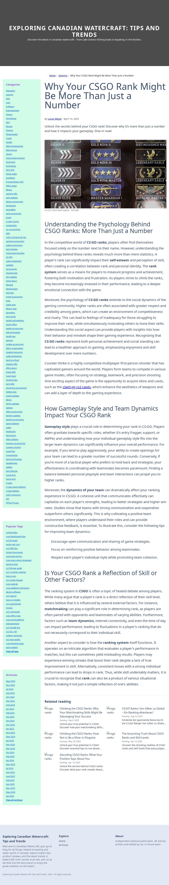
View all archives (14, 800)
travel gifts (11, 372)
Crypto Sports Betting (16, 487)
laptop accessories (14, 328)
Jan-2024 (10, 709)
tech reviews (11, 249)
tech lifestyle (11, 471)
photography (12, 288)
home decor (11, 281)
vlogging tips (11, 380)
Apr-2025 (10, 784)
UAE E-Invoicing (13, 495)
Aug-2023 (10, 776)
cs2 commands (13, 611)
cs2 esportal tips (13, 603)
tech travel (11, 316)
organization (11, 455)
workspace (11, 205)
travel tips (10, 451)
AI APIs (9, 257)
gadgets (9, 265)
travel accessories (14, 296)
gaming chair (12, 564)
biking (8, 399)
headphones (11, 463)
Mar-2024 (10, 748)
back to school (12, 360)
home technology (14, 459)
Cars (8, 102)
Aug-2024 (10, 705)
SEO (8, 122)
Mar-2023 (10, 764)
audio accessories (14, 245)
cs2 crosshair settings (16, 572)
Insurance (10, 162)
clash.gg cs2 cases (77, 387)
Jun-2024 (10, 760)
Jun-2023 (10, 740)
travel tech (11, 475)
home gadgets (12, 403)
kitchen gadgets (13, 415)
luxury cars (11, 576)
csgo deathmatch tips (16, 536)
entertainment (12, 623)
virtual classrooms (14, 552)
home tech (11, 479)
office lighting (12, 439)
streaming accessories (16, 388)
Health (9, 142)
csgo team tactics (14, 556)
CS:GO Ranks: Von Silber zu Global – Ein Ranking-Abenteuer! (143, 710)
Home (52, 75)
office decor (11, 368)
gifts (8, 233)
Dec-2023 (10, 724)
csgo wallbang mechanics (17, 588)
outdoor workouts (14, 635)
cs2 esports (11, 596)
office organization (14, 348)
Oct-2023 (10, 716)
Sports (9, 154)
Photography (12, 134)
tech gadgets (12, 197)
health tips (11, 336)
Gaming (63, 75)
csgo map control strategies (19, 560)
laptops (9, 407)
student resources (14, 352)
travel (8, 217)
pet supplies (11, 277)
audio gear (11, 304)
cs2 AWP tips (12, 548)
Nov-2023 (10, 732)
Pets (8, 98)
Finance (9, 130)
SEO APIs (10, 170)
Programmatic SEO (14, 181)
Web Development (14, 146)
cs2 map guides (13, 639)
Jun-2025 (10, 796)
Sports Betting (12, 423)
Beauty (9, 126)
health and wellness (15, 320)
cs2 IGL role (11, 631)
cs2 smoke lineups (14, 580)
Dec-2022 (10, 701)
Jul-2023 (9, 689)
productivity (11, 225)
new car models (13, 600)
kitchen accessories (15, 419)
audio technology (14, 356)
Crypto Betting (12, 491)
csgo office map (13, 615)
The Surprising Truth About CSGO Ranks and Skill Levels (143, 735)
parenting (10, 312)
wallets (9, 467)
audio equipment (13, 261)
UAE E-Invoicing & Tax (16, 237)
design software (13, 592)
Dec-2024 (10, 685)
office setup (11, 185)
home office (11, 324)
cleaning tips (11, 273)
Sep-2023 (10, 693)
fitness (9, 189)
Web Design (11, 150)
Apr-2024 (10, 720)
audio (8, 427)
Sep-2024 (10, 772)
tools (8, 300)
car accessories (13, 229)
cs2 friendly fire (13, 627)
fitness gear (11, 308)
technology (11, 166)
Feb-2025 (10, 780)
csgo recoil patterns (15, 619)
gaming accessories (15, 241)
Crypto (9, 483)
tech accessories (13, 213)
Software (10, 106)
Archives (63, 845)
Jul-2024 (9, 768)
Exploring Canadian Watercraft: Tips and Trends (84, 31)
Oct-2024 (10, 752)
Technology (11, 118)
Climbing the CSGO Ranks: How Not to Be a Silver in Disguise (79, 735)
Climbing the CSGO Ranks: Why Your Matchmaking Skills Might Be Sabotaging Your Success (81, 712)
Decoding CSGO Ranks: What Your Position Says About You (81, 757)
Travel (9, 138)
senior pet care (13, 544)
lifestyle (9, 284)
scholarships (11, 532)
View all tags (12, 651)
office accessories (14, 411)
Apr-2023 (10, 697)
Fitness (9, 114)
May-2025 (10, 792)
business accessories (15, 443)
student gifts (11, 364)
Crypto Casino (12, 221)
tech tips (10, 292)
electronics (11, 435)
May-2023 (10, 681)
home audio (11, 174)
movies (9, 607)
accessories (11, 269)
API (7, 498)
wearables (11, 209)
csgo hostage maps (15, 643)
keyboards (11, 431)
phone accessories (14, 201)
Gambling (10, 178)
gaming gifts (11, 193)
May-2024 (10, 736)
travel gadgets (12, 395)
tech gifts (10, 384)
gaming (9, 340)
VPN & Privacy (12, 502)
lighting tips (11, 391)
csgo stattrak (12, 584)
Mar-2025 (10, 788)
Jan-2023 (10, 728)
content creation (13, 447)
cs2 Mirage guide (14, 568)
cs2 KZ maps (11, 540)
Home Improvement (15, 158)
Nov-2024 (10, 744)
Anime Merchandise (15, 253)
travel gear (11, 376)
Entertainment (12, 110)
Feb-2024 (10, 712)
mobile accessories (15, 344)
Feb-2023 (10, 756)
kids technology (13, 332)
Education (10, 90)
